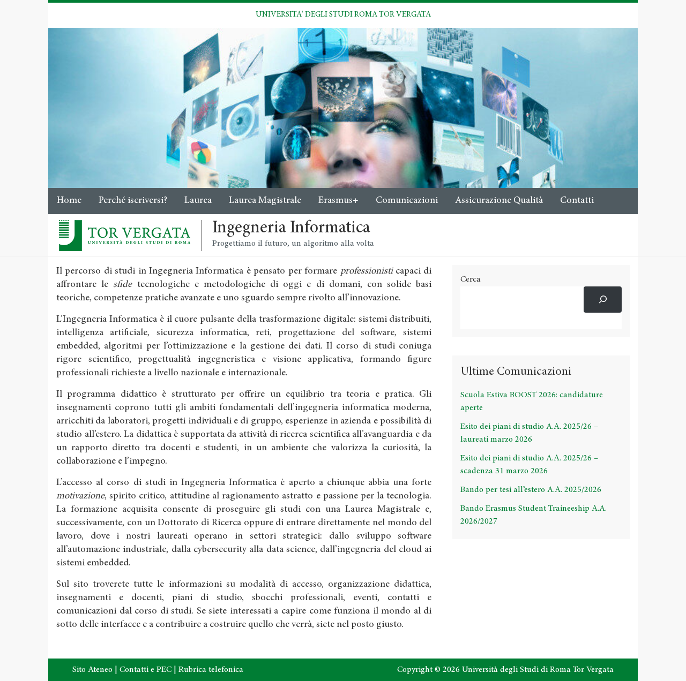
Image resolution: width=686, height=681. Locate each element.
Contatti (577, 201)
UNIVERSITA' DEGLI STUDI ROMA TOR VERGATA (343, 15)
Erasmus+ (338, 201)
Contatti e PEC (146, 669)
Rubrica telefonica (210, 669)
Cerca (470, 279)
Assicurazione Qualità (499, 201)
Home (69, 201)
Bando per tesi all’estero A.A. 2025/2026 (530, 490)
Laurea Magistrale (265, 201)
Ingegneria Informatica (291, 228)
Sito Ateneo (92, 669)
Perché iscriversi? (133, 201)
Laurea (198, 201)
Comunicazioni (407, 201)
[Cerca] (603, 299)
